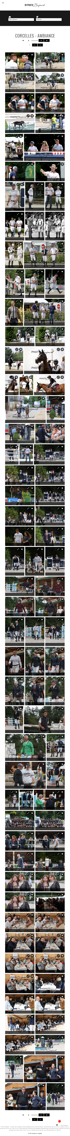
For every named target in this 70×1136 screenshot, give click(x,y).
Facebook (40, 1133)
